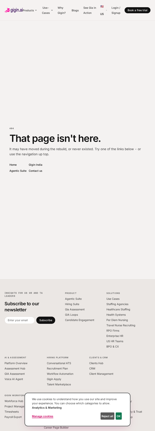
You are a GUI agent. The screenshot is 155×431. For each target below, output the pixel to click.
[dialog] (77, 409)
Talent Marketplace (59, 384)
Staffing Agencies (117, 304)
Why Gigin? (62, 10)
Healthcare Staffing (118, 309)
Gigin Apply (54, 379)
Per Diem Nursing (117, 320)
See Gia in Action (89, 10)
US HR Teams (114, 341)
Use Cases (112, 298)
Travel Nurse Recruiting (120, 325)
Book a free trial (137, 10)
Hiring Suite (72, 304)
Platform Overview (16, 363)
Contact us (35, 170)
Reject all (107, 416)
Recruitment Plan (57, 368)
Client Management (101, 373)
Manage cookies (42, 416)
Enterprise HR (114, 335)
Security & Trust (132, 411)
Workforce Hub (14, 401)
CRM (92, 368)
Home (13, 164)
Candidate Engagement (79, 320)
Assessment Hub (15, 368)
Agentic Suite (17, 170)
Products (28, 10)
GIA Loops (71, 314)
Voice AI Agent (14, 379)
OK (119, 416)
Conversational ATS (59, 363)
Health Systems (116, 314)
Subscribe (45, 320)
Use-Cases (46, 10)
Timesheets (12, 411)
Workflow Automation (60, 373)
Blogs (75, 10)
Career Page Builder (56, 427)
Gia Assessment (75, 309)
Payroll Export (13, 417)
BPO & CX (112, 346)
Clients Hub (96, 363)
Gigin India (35, 164)
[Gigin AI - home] (14, 10)
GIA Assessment (15, 373)
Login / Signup (116, 10)
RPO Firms (112, 330)
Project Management (17, 406)
